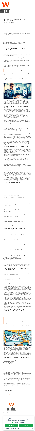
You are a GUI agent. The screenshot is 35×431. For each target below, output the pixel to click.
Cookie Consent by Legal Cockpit (28, 428)
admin (6, 22)
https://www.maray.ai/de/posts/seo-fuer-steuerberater (12, 391)
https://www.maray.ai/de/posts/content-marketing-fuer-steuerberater (14, 394)
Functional (23, 422)
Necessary (16, 422)
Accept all (26, 425)
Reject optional (11, 425)
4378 (13, 22)
